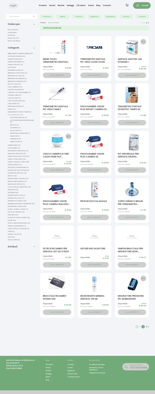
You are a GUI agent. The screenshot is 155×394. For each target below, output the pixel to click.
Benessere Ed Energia (17, 81)
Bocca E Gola (14, 84)
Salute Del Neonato (16, 212)
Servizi (52, 5)
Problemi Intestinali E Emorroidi (21, 204)
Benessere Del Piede (16, 76)
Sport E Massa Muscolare (19, 223)
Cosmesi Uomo (14, 95)
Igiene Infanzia (15, 165)
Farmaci (126, 16)
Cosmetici (47, 16)
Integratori (94, 16)
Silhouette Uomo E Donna (19, 217)
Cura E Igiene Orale (16, 101)
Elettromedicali (15, 115)
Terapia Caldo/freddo (17, 226)
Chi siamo (81, 5)
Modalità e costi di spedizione (96, 369)
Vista (11, 237)
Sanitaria (13, 215)
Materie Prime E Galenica (18, 178)
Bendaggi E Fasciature (17, 73)
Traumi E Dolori (15, 234)
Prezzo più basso (14, 41)
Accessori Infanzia (16, 56)
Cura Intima (13, 103)
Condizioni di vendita (97, 364)
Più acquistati (13, 30)
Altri (12, 67)
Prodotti (43, 5)
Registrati (71, 371)
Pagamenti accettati (97, 373)
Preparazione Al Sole (16, 195)
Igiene (62, 16)
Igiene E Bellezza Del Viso (19, 156)
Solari (12, 220)
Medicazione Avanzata (17, 181)
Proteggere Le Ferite (17, 206)
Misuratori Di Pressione (20, 133)
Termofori (15, 136)
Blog (98, 5)
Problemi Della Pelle (16, 198)
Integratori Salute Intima (18, 170)
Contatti (107, 5)
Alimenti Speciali (15, 65)
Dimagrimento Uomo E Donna (19, 112)
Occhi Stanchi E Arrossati (19, 187)
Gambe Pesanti (14, 145)
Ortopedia (13, 192)
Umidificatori (16, 142)
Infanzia (78, 16)
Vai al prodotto (57, 75)
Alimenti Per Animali (16, 62)
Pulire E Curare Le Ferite (18, 209)
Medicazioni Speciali (16, 184)
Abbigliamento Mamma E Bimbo (20, 53)
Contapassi (15, 128)
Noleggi (70, 5)
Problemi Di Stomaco (17, 201)
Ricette (61, 5)
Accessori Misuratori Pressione (22, 121)
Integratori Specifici (17, 173)
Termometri (15, 139)
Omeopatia (110, 16)
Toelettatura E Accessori (18, 229)
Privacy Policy (73, 374)
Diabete (12, 109)
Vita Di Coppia (14, 240)
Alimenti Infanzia (15, 59)
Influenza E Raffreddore (18, 167)
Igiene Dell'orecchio (17, 153)
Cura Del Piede (14, 98)
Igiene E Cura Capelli (17, 159)
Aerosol (14, 125)
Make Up (12, 176)
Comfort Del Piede (16, 90)
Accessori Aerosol (18, 117)
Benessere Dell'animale (17, 78)
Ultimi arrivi (12, 33)
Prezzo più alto (13, 38)
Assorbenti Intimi (15, 70)
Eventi (91, 5)
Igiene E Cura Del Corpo (18, 162)
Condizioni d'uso (74, 377)
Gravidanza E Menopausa (18, 151)
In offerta (11, 35)
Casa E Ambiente (15, 87)
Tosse (11, 231)
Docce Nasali (16, 130)
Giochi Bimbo (14, 148)
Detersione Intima (16, 106)
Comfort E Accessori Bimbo (19, 92)
